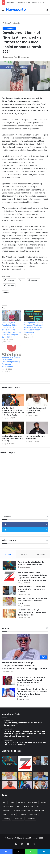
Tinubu (12, 815)
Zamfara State (18, 819)
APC (4, 802)
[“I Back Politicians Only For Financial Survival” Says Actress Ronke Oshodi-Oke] (9, 613)
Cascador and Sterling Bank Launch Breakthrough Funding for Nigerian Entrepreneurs (11, 361)
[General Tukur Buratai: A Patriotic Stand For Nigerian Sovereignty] (25, 785)
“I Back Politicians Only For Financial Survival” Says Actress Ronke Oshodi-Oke (32, 612)
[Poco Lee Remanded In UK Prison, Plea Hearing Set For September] (40, 785)
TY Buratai (22, 815)
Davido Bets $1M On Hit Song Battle (36, 437)
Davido (43, 802)
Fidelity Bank (28, 806)
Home (6, 23)
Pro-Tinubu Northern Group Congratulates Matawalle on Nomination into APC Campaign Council (24, 665)
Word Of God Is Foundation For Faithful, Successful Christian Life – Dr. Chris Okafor (13, 411)
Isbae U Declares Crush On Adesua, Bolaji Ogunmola (36, 410)
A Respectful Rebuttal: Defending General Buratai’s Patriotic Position (32, 601)
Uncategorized (15, 23)
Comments (40, 554)
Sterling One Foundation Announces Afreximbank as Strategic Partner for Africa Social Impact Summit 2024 (33, 327)
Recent (24, 554)
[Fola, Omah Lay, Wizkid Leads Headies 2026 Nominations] (9, 565)
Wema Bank (33, 815)
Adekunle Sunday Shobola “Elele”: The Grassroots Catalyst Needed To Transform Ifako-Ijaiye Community (32, 693)
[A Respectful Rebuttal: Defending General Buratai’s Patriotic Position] (9, 601)
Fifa (38, 806)
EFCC (19, 806)
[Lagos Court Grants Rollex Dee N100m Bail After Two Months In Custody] (9, 590)
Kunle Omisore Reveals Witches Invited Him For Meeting (12, 438)
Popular (8, 554)
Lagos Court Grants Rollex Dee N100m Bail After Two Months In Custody (32, 589)
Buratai (12, 802)
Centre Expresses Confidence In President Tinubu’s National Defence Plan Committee (31, 680)
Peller (5, 815)
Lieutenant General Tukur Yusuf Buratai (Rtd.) (28, 810)
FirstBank (6, 810)
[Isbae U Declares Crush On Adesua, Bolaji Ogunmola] (37, 400)
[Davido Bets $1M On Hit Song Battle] (37, 428)
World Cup (6, 819)
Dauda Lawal (32, 802)
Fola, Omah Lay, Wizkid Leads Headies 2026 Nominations (31, 563)
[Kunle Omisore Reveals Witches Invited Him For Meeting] (13, 428)
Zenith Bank (31, 819)
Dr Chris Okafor (8, 806)
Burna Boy (21, 802)
